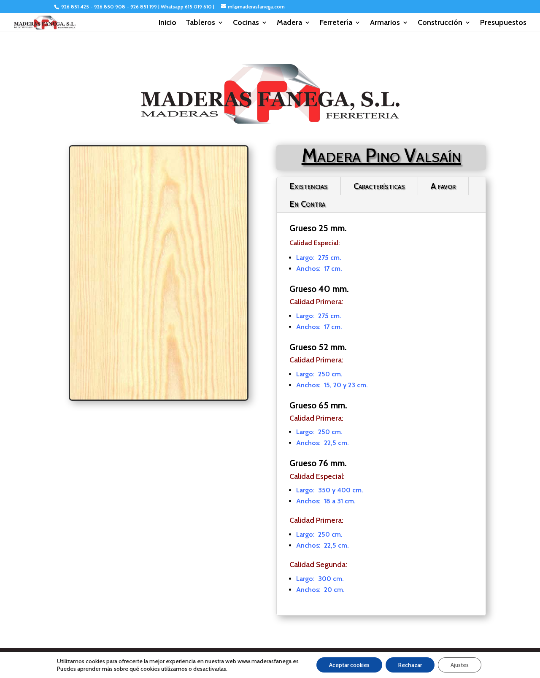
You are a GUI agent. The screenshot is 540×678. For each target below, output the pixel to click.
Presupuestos (503, 23)
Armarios (385, 23)
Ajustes (460, 665)
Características (379, 186)
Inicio (167, 23)
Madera (289, 23)
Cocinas (246, 23)
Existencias (308, 186)
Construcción (440, 23)
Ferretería (336, 23)
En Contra (307, 204)
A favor (443, 186)
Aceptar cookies (349, 665)
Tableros (200, 23)
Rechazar (410, 665)
